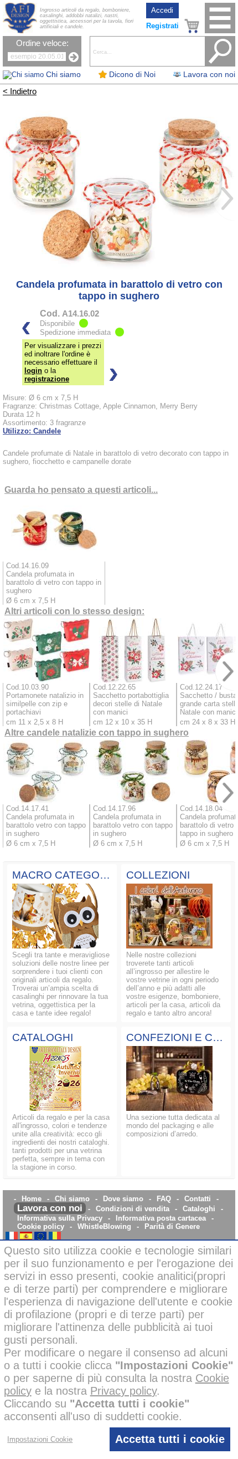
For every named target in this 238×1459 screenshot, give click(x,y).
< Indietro (20, 91)
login (33, 370)
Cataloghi (199, 1209)
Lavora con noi (49, 1208)
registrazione (46, 379)
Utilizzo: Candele (32, 431)
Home (32, 1199)
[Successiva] (224, 198)
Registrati (162, 26)
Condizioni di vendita (132, 1209)
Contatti (197, 1199)
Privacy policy (123, 1391)
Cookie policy (40, 1226)
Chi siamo (72, 1199)
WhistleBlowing (104, 1226)
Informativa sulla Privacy (59, 1218)
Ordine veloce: (42, 43)
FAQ (164, 1199)
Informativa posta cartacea (161, 1218)
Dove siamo (123, 1199)
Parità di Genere (172, 1226)
